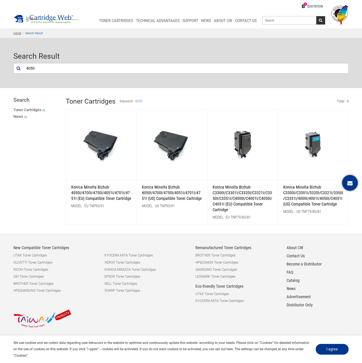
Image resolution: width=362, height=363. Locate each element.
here (229, 349)
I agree (332, 349)
